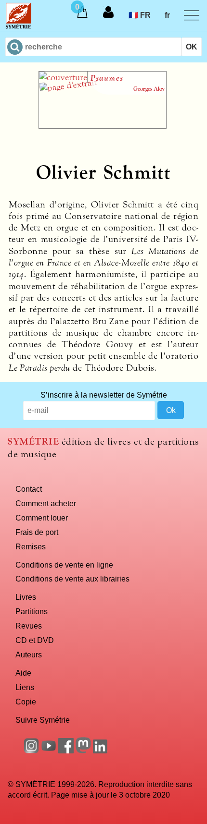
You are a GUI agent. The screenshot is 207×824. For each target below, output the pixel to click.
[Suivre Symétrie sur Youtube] (48, 750)
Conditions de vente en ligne (64, 564)
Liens (24, 687)
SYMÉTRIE (33, 442)
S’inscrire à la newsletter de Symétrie (103, 394)
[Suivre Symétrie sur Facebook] (66, 750)
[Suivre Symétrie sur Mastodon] (83, 750)
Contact (28, 489)
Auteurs (28, 654)
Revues (28, 625)
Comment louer (41, 517)
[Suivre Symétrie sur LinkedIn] (100, 750)
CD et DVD (34, 640)
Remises (30, 546)
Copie (25, 701)
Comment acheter (45, 503)
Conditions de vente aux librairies (72, 578)
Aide (23, 672)
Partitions (31, 611)
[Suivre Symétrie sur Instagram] (31, 750)
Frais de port (36, 532)
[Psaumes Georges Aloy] (103, 126)
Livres (25, 597)
